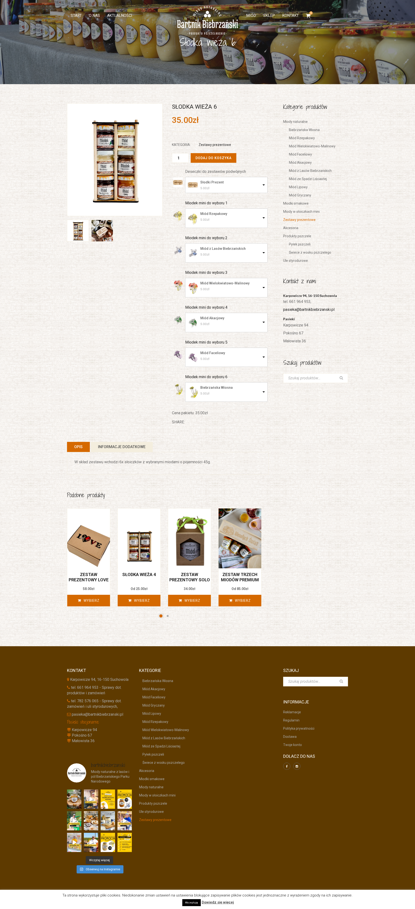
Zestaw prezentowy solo (189, 577)
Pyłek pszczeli (298, 244)
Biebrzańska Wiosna (216, 387)
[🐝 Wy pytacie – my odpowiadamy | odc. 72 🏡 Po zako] (74, 820)
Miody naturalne (295, 122)
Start (76, 15)
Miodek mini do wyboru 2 (206, 238)
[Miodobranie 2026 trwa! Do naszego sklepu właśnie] (91, 820)
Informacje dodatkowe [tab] (122, 447)
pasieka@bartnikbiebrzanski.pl (309, 309)
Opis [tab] (78, 447)
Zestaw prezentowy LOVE (89, 577)
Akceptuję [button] (191, 902)
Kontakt (290, 15)
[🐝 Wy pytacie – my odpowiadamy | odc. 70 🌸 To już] (91, 842)
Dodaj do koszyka (213, 158)
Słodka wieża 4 (139, 574)
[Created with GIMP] (114, 160)
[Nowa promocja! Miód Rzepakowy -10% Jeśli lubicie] (108, 842)
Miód (251, 15)
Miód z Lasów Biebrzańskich (223, 249)
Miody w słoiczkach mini (301, 211)
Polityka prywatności (298, 728)
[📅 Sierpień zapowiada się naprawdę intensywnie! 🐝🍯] (124, 842)
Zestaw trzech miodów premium (240, 577)
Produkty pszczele (297, 236)
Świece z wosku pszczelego (308, 252)
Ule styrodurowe (295, 261)
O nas (94, 15)
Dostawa (290, 737)
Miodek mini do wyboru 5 (206, 342)
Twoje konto (292, 745)
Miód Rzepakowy (213, 214)
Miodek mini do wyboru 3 (206, 272)
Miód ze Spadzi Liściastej (306, 179)
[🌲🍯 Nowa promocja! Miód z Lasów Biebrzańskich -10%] (124, 799)
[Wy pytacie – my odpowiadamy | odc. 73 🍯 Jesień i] (91, 799)
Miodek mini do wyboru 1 (206, 203)
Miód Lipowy (297, 187)
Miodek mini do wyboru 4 (206, 307)
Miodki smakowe (296, 203)
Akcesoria (290, 228)
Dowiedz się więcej (218, 902)
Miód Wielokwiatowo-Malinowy (225, 283)
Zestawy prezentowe (215, 145)
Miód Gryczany (298, 195)
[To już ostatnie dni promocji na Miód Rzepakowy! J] (108, 820)
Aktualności (119, 15)
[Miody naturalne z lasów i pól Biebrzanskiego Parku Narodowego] (207, 20)
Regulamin (291, 720)
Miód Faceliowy (212, 353)
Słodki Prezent (212, 182)
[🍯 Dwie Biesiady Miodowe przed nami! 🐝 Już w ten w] (108, 799)
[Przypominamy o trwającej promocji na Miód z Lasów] (74, 799)
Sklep (269, 15)
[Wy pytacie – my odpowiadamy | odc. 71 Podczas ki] (124, 820)
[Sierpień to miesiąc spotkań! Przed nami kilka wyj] (74, 842)
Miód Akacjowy (212, 318)
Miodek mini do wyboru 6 (206, 377)
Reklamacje (292, 712)
